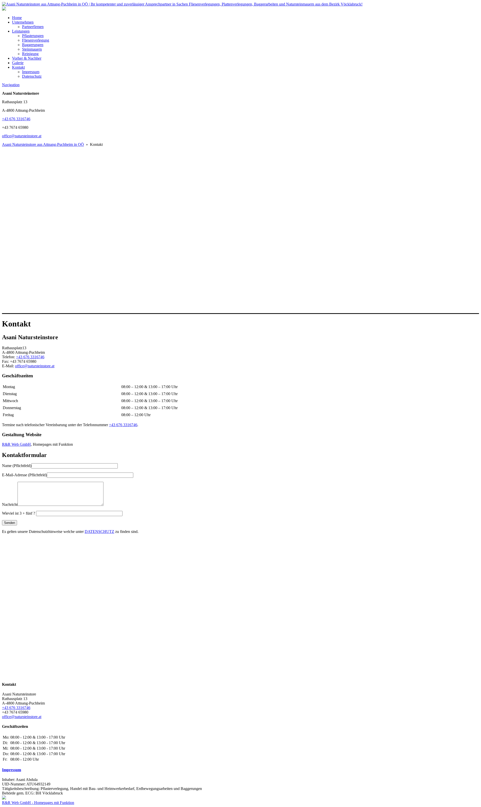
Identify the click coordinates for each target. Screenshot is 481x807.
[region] (240, 230)
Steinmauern (32, 49)
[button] (240, 301)
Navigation (11, 85)
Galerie (18, 63)
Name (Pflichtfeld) (16, 466)
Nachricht (10, 504)
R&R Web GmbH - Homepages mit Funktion (38, 802)
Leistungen (21, 31)
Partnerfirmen (33, 27)
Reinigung (30, 54)
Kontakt (18, 67)
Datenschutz (32, 76)
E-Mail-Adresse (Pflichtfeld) (24, 475)
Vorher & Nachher (26, 58)
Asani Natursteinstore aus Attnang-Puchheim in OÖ (43, 144)
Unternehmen (23, 22)
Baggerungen (32, 45)
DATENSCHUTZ (99, 531)
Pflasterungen (33, 36)
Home (17, 18)
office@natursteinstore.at (21, 136)
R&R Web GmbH (16, 444)
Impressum (30, 72)
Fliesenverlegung (35, 40)
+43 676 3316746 (16, 119)
